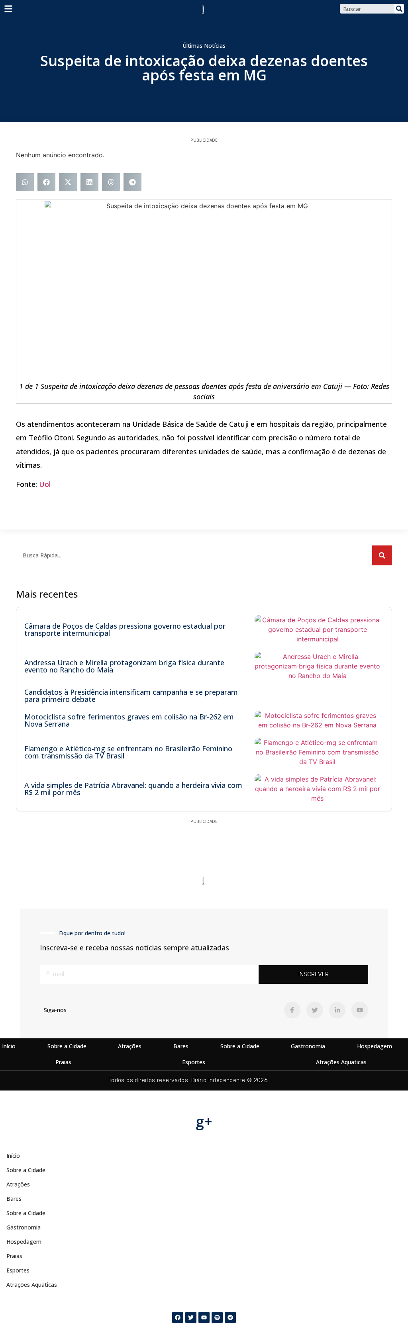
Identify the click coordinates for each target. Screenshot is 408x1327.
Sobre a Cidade (66, 1046)
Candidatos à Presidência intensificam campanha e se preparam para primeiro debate (131, 695)
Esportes (193, 1062)
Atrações (129, 1046)
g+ (204, 1121)
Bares (180, 1046)
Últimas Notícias (204, 45)
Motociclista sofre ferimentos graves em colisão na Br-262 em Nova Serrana (129, 720)
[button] (25, 182)
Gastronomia (308, 1046)
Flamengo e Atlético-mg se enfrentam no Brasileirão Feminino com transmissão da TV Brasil (128, 752)
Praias (63, 1062)
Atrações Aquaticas (341, 1062)
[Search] (399, 9)
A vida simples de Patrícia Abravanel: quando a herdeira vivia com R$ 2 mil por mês (133, 788)
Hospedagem (374, 1046)
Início (9, 1046)
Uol (45, 484)
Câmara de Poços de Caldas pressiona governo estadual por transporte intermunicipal (125, 629)
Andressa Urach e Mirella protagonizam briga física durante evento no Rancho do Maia (124, 666)
